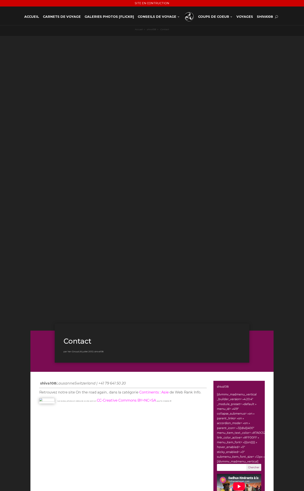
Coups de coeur (213, 17)
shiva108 (265, 17)
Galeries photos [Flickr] (109, 17)
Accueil (31, 17)
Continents (149, 392)
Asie (165, 392)
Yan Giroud (73, 351)
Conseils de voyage (157, 17)
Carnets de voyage (62, 17)
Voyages (244, 17)
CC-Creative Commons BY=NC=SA (126, 400)
